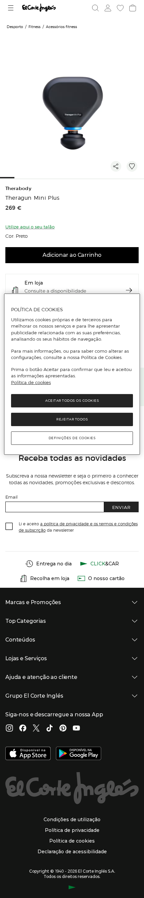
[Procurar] (95, 8)
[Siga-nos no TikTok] (50, 728)
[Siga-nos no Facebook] (23, 728)
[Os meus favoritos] (120, 8)
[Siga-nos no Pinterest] (63, 728)
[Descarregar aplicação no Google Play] (78, 754)
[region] (72, 374)
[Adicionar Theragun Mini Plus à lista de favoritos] (132, 166)
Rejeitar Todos (72, 419)
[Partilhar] (116, 166)
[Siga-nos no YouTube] (76, 728)
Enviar (121, 507)
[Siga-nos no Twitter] (36, 728)
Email (11, 497)
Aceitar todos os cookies (72, 400)
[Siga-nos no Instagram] (9, 728)
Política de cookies (31, 382)
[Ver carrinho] (132, 8)
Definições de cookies (72, 438)
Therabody (18, 188)
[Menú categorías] (11, 7)
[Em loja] (129, 290)
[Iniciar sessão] (107, 8)
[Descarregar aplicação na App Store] (28, 754)
